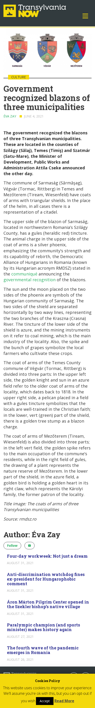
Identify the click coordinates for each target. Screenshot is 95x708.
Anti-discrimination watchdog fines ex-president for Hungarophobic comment (46, 579)
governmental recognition (29, 279)
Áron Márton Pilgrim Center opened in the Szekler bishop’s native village (48, 604)
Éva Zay (9, 116)
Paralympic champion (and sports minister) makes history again (43, 627)
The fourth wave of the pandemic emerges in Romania (43, 650)
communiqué (24, 274)
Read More (64, 700)
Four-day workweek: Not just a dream (47, 556)
